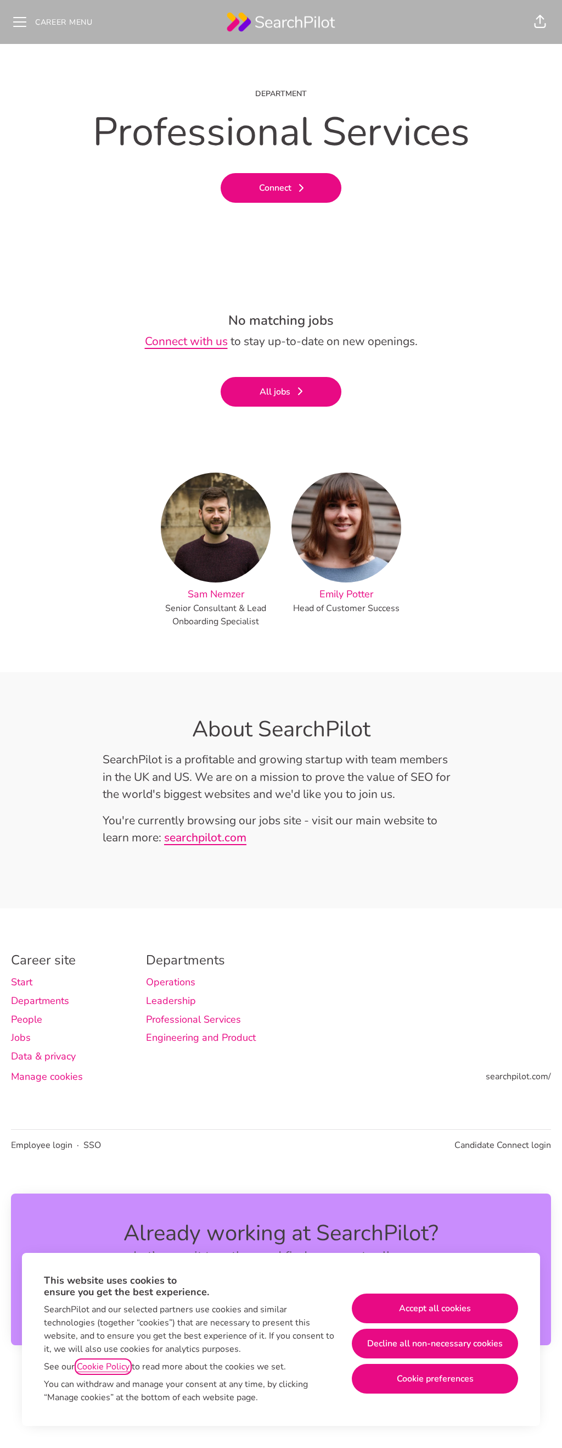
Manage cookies (47, 1076)
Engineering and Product (201, 1037)
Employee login (41, 1145)
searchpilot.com (205, 837)
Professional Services (193, 1019)
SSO (92, 1145)
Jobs (21, 1037)
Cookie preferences (435, 1379)
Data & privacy (43, 1056)
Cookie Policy (103, 1367)
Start (21, 982)
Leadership (171, 1000)
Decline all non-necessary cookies (435, 1344)
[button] (540, 22)
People (26, 1019)
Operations (170, 982)
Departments (40, 1000)
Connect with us (186, 341)
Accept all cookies (435, 1308)
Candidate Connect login (502, 1145)
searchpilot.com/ (518, 1076)
